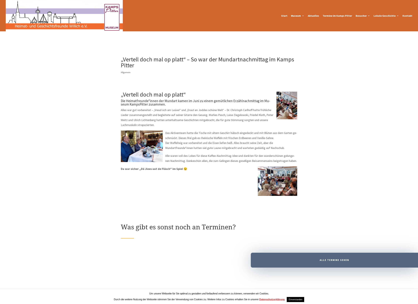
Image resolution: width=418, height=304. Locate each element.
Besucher (361, 15)
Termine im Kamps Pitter (337, 15)
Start (284, 15)
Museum (296, 15)
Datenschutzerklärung (272, 299)
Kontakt (407, 15)
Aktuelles (313, 15)
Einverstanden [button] (295, 299)
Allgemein (125, 72)
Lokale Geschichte (385, 15)
